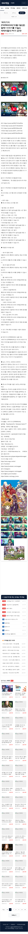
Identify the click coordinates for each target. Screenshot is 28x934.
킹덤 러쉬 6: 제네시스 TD (11, 619)
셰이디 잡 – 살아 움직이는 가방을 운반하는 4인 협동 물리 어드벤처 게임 (12, 666)
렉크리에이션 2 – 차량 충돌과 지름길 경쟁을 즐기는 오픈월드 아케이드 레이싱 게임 (12, 653)
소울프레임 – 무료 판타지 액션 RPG (11, 672)
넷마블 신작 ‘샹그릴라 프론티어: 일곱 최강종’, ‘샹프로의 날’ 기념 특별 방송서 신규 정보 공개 (7, 773)
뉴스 (2, 8)
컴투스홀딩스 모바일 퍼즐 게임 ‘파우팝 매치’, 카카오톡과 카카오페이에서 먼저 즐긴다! (20, 773)
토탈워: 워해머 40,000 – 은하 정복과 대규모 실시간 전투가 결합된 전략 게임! (12, 663)
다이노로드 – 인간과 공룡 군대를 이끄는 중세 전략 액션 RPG (12, 660)
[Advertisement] (14, 42)
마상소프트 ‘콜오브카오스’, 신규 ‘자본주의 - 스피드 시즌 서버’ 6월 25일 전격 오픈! (7, 837)
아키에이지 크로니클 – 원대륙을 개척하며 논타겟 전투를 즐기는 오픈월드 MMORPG (12, 656)
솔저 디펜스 (9, 608)
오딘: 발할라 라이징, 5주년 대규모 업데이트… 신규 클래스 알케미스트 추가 (7, 709)
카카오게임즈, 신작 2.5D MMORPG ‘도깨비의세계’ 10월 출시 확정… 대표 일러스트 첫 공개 (7, 694)
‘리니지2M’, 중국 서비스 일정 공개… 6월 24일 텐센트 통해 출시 (20, 900)
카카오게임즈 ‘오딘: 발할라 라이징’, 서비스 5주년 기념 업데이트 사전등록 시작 (7, 852)
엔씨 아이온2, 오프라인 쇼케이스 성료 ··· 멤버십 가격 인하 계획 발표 (7, 884)
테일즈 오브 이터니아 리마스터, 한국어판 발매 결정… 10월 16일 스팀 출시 (7, 821)
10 (22, 909)
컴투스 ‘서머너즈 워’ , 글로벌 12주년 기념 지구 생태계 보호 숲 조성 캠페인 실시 (20, 884)
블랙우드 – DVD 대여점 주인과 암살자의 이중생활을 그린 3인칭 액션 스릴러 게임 (12, 650)
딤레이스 (7, 630)
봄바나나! (7, 626)
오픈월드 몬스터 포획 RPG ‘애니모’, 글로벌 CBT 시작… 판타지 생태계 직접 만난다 (20, 725)
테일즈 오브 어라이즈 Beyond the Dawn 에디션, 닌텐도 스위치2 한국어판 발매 (20, 709)
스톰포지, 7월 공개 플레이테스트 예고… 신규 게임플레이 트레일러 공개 (20, 852)
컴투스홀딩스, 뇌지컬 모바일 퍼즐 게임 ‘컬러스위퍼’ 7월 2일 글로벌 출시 (20, 868)
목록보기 (14, 915)
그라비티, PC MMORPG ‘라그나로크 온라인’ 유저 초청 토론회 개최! (20, 789)
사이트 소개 (5, 924)
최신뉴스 (6, 12)
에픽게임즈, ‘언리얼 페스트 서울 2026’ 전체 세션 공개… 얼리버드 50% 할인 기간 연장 (20, 694)
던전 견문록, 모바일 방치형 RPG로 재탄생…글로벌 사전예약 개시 (7, 741)
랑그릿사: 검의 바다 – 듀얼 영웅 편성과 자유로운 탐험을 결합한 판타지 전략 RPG (12, 647)
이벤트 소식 (14, 16)
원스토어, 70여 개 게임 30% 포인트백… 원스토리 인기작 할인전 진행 (20, 805)
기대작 (12, 3)
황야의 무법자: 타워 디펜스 (13, 615)
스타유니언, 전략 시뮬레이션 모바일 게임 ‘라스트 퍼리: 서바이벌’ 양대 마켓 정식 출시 (20, 837)
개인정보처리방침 (21, 924)
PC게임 (13, 8)
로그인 (24, 3)
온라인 (18, 8)
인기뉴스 (22, 12)
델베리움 (7, 623)
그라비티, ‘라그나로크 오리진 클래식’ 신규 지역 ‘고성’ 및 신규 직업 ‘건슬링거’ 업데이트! (7, 868)
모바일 (7, 8)
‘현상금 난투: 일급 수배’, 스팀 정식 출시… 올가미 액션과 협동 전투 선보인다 (7, 757)
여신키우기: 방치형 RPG (13, 604)
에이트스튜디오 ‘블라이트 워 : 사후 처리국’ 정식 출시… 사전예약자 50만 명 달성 (20, 757)
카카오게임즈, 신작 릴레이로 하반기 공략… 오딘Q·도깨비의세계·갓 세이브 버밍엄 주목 (7, 900)
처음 (3, 909)
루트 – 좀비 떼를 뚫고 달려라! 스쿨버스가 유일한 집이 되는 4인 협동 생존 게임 (12, 669)
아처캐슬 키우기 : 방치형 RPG (14, 601)
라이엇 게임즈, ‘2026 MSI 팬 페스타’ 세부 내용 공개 (7, 789)
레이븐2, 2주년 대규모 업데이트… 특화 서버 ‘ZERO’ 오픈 (20, 741)
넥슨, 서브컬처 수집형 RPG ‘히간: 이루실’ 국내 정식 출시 (7, 805)
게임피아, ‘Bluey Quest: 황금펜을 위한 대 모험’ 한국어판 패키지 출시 (20, 821)
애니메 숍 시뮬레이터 (10, 634)
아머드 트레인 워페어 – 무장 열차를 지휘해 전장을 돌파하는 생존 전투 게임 (12, 643)
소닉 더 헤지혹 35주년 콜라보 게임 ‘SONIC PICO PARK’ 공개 (7, 725)
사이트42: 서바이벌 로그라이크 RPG (14, 612)
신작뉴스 (14, 12)
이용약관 (13, 924)
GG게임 (5, 3)
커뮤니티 (24, 8)
